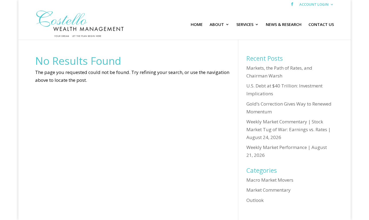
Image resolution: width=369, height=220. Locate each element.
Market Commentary (268, 190)
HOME (197, 24)
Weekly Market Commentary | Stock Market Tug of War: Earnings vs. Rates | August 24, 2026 (288, 129)
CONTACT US (321, 24)
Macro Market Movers (269, 180)
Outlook (255, 200)
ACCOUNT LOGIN (313, 5)
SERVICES (244, 24)
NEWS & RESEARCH (283, 24)
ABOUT (217, 24)
